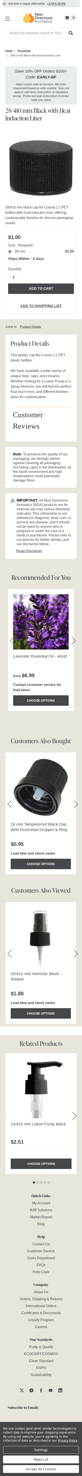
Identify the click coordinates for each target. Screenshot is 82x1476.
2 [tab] (38, 1182)
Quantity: (15, 269)
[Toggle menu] (6, 18)
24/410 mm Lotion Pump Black (38, 1124)
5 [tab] (49, 1182)
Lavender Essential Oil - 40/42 (40, 656)
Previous (6, 1115)
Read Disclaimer (29, 551)
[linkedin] (60, 1390)
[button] (71, 33)
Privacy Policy (67, 1440)
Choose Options (41, 700)
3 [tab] (41, 1182)
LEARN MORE (53, 3)
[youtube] (50, 1390)
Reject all (41, 1459)
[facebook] (41, 1390)
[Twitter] (21, 1390)
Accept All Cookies (41, 1469)
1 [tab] (34, 1182)
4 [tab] (45, 1182)
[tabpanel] (41, 1113)
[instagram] (31, 1390)
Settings (41, 1449)
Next (74, 1115)
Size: (20, 245)
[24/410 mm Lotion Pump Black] (41, 1088)
